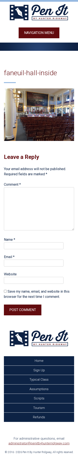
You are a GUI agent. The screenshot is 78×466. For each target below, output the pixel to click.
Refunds (39, 417)
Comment (12, 184)
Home (39, 361)
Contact (40, 427)
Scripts (39, 398)
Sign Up (39, 370)
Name (9, 240)
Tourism (39, 408)
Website (10, 274)
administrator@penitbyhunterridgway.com (39, 443)
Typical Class (39, 379)
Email (9, 257)
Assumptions (39, 389)
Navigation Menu (39, 33)
